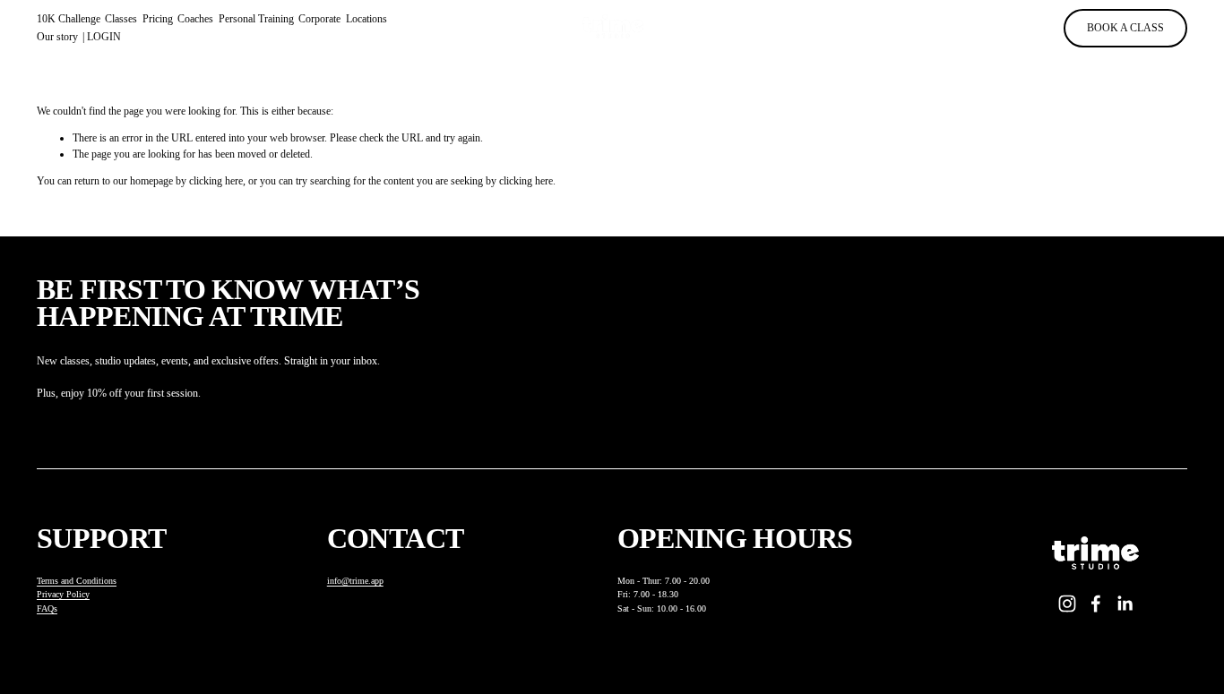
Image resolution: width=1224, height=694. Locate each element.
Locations (366, 19)
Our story (57, 36)
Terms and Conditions (76, 581)
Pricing (157, 19)
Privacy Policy (63, 594)
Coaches (195, 19)
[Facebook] (1096, 604)
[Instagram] (1067, 604)
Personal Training (256, 19)
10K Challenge (68, 19)
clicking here (216, 181)
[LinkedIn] (1124, 604)
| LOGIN (101, 36)
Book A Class (1125, 27)
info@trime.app (355, 581)
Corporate (319, 19)
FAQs (47, 608)
